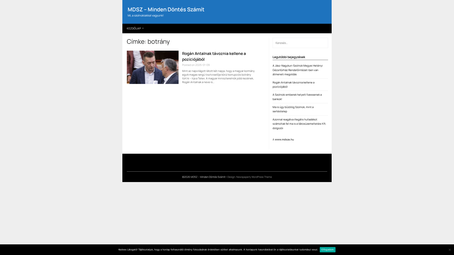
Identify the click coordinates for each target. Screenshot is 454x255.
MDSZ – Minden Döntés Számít (166, 9)
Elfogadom (328, 249)
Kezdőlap (134, 28)
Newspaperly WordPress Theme (254, 176)
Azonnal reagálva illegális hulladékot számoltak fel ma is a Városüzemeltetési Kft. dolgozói (299, 124)
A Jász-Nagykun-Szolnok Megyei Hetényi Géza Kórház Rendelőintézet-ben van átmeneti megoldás (298, 70)
